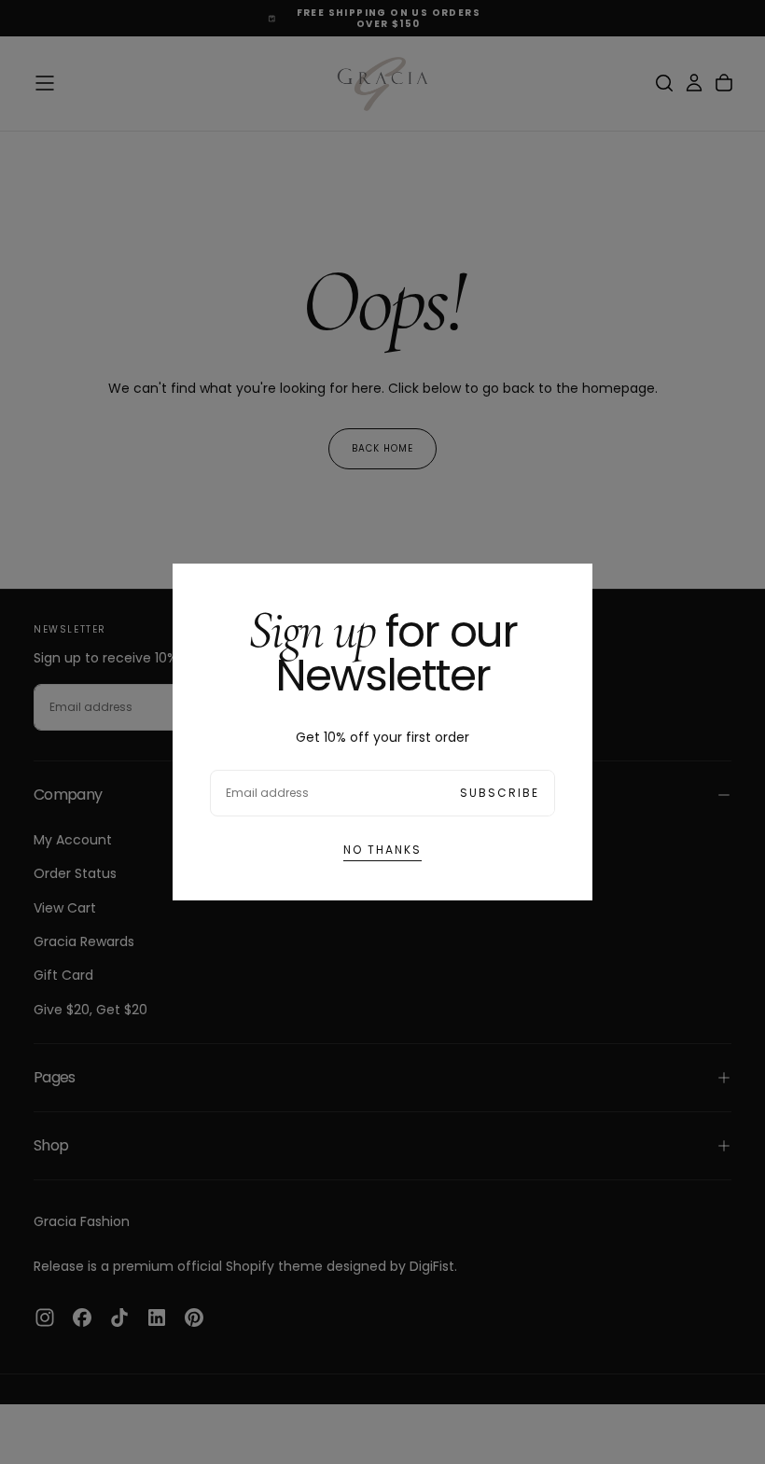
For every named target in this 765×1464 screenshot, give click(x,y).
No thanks (382, 849)
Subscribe (499, 793)
